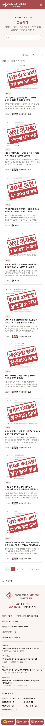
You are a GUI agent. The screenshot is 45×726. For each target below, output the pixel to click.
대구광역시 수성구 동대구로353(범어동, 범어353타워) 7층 (22, 670)
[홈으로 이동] (3, 581)
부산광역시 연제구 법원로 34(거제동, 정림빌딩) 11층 (19, 659)
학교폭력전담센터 (8, 709)
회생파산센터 (28, 702)
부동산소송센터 (29, 706)
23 (32, 569)
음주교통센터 (6, 702)
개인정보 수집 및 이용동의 (11, 637)
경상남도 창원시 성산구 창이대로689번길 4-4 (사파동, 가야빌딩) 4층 (20, 682)
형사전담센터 (28, 698)
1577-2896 (13, 621)
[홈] (14, 4)
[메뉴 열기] (41, 4)
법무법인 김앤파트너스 (9, 698)
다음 (37, 569)
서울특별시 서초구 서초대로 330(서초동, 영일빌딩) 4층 (20, 649)
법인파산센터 (6, 706)
